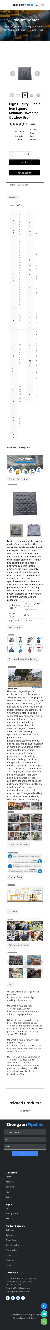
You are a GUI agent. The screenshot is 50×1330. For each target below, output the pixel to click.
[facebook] (8, 1298)
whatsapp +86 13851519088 (17, 1291)
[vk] (23, 1298)
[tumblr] (13, 1298)
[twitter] (18, 1298)
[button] (37, 73)
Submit (25, 1153)
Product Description (19, 185)
